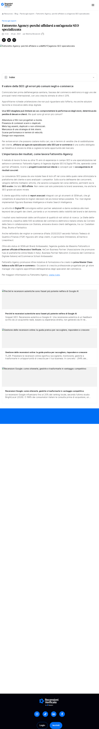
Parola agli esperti (27, 14)
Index (12, 77)
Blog (16, 14)
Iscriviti (56, 725)
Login (42, 725)
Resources (8, 14)
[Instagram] (37, 714)
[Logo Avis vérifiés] (7, 5)
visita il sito (54, 275)
